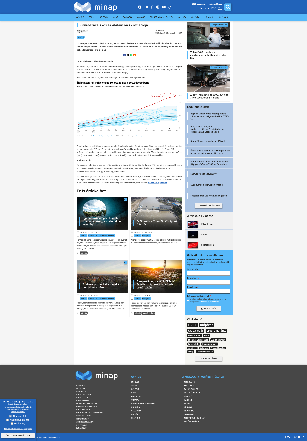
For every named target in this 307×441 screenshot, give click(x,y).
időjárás (84, 253)
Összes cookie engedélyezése (18, 435)
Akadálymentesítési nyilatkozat (89, 413)
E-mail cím (192, 287)
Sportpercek (190, 414)
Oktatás (135, 400)
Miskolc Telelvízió (83, 394)
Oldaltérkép (81, 428)
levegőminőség (149, 313)
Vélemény (136, 411)
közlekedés (194, 335)
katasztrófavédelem (205, 352)
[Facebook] (152, 7)
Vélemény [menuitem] (196, 17)
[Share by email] (134, 55)
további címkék (210, 358)
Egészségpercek (192, 393)
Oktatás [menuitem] (141, 17)
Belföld (81, 37)
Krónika (188, 407)
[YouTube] (164, 7)
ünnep (190, 352)
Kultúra (135, 407)
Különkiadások (191, 421)
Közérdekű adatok (83, 416)
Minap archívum (82, 400)
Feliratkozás (210, 308)
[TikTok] (170, 7)
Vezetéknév (192, 269)
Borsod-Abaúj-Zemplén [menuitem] (161, 17)
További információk (18, 412)
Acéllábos (189, 385)
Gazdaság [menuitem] (128, 17)
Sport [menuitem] (92, 17)
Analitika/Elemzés (19, 419)
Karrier (188, 400)
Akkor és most (218, 340)
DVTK (192, 325)
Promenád (189, 411)
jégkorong (204, 348)
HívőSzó (188, 396)
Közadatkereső (82, 419)
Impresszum (81, 391)
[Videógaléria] (146, 7)
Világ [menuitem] (115, 17)
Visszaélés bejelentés (85, 422)
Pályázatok (80, 388)
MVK (206, 335)
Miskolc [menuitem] (80, 17)
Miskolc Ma (189, 382)
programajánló (216, 330)
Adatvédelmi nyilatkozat (209, 302)
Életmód (135, 418)
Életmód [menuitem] (223, 17)
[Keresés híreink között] (227, 7)
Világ (134, 393)
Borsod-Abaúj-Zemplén (105, 236)
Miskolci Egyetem (218, 348)
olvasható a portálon (157, 182)
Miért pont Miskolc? (194, 418)
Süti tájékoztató (83, 410)
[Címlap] (96, 7)
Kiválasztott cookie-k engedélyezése (18, 429)
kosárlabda (193, 344)
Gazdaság (136, 396)
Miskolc (91, 236)
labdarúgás (195, 330)
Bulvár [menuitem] (209, 17)
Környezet (146, 236)
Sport (134, 385)
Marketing (19, 423)
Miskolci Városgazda (198, 340)
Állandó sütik (20, 416)
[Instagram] (158, 7)
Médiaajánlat (81, 425)
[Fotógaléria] (140, 7)
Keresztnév (192, 278)
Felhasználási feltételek (198, 296)
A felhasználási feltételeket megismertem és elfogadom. (208, 300)
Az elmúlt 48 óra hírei (210, 206)
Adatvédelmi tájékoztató (86, 407)
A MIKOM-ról (81, 385)
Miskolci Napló (82, 397)
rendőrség (192, 348)
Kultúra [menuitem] (182, 17)
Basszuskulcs (191, 389)
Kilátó (187, 403)
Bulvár (134, 414)
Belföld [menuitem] (104, 17)
